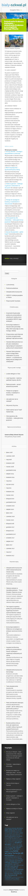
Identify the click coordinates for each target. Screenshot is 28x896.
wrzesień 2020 (10, 506)
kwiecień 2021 (10, 491)
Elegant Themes (13, 889)
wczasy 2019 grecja (11, 866)
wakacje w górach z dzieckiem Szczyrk (12, 864)
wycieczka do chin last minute (13, 873)
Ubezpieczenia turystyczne (14, 292)
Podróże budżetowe (12, 288)
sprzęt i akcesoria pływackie (10, 846)
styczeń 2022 (10, 484)
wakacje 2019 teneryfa (16, 861)
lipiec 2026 (9, 452)
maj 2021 (8, 488)
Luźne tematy (10, 284)
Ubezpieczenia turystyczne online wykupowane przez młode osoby (14, 570)
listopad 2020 (10, 498)
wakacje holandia (11, 862)
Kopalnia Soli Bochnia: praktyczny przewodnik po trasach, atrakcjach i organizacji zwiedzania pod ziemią (14, 651)
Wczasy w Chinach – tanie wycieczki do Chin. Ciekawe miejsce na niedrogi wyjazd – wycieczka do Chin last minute (14, 756)
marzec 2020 (10, 520)
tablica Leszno (9, 146)
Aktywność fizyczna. (12, 405)
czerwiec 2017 (10, 548)
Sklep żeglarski (10, 813)
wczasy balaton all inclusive (11, 868)
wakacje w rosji (19, 865)
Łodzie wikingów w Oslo (13, 373)
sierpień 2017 (10, 541)
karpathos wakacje (19, 832)
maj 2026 (9, 459)
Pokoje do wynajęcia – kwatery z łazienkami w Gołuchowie (12, 202)
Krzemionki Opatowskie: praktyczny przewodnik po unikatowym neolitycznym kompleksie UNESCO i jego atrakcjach (14, 317)
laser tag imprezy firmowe (13, 834)
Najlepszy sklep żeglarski (13, 779)
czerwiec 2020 (10, 516)
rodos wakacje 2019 (9, 843)
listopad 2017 (10, 530)
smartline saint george (16, 844)
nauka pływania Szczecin (13, 836)
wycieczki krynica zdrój (17, 877)
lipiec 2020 (9, 513)
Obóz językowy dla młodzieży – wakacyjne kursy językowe (14, 220)
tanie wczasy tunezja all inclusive (14, 853)
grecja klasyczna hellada (13, 830)
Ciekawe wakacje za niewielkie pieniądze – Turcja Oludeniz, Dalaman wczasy (14, 590)
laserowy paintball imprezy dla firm (12, 833)
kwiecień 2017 (10, 555)
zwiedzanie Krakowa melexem (12, 878)
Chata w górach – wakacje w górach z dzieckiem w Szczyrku (14, 185)
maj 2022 (9, 481)
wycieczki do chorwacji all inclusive (13, 875)
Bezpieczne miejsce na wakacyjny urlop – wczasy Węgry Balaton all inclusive (14, 772)
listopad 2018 (10, 523)
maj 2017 (8, 552)
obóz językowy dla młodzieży (12, 838)
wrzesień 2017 (10, 538)
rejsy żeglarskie (18, 841)
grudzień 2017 (10, 527)
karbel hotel (12, 832)
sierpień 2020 (10, 509)
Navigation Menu (15, 10)
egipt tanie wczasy (11, 830)
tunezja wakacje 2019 (15, 859)
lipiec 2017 (9, 545)
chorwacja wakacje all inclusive (14, 828)
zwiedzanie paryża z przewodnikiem (12, 879)
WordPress (14, 891)
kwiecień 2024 (10, 477)
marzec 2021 (10, 495)
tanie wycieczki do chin (13, 858)
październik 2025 (11, 470)
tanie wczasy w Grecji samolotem (13, 856)
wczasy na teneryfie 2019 (11, 870)
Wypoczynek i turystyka (13, 301)
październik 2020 (11, 502)
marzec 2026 (10, 466)
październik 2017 (11, 534)
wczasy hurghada (17, 869)
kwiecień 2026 (10, 463)
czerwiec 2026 (10, 456)
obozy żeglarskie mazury (11, 837)
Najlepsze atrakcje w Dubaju (14, 808)
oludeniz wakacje (11, 840)
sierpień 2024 (10, 474)
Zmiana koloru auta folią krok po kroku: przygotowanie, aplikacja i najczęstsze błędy (14, 336)
